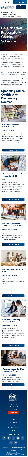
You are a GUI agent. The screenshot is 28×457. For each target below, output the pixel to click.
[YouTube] (18, 438)
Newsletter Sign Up (13, 427)
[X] (23, 438)
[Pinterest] (9, 438)
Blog (13, 430)
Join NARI (13, 419)
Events (13, 425)
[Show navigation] (23, 7)
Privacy (22, 454)
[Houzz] (13, 438)
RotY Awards (13, 422)
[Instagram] (11, 443)
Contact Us (13, 412)
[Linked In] (16, 443)
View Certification (13, 150)
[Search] (18, 7)
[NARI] (8, 7)
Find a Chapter (13, 417)
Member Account (8, 454)
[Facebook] (4, 438)
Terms (16, 454)
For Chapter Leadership (13, 453)
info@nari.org (13, 409)
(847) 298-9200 (13, 406)
